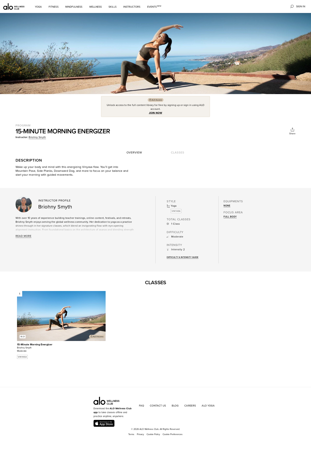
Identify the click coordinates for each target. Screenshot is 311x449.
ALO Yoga (208, 405)
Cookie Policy (153, 434)
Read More (23, 236)
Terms (131, 434)
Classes (177, 152)
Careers (190, 405)
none (227, 205)
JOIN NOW (155, 113)
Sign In (300, 6)
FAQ (141, 405)
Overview (134, 152)
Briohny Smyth (37, 137)
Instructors (131, 6)
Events (154, 6)
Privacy (140, 434)
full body (230, 216)
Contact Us (158, 405)
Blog (175, 405)
